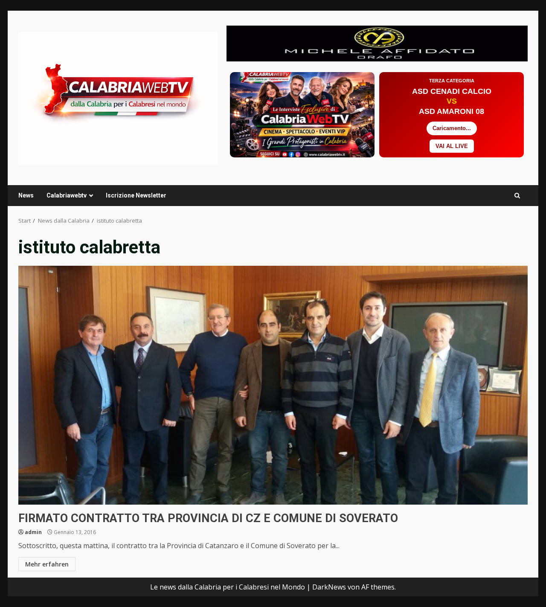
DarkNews (329, 587)
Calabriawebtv (66, 195)
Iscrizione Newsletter (136, 195)
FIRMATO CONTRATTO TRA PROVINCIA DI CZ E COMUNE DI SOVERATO (273, 385)
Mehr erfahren (47, 564)
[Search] (517, 195)
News (26, 195)
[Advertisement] (377, 42)
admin (33, 532)
